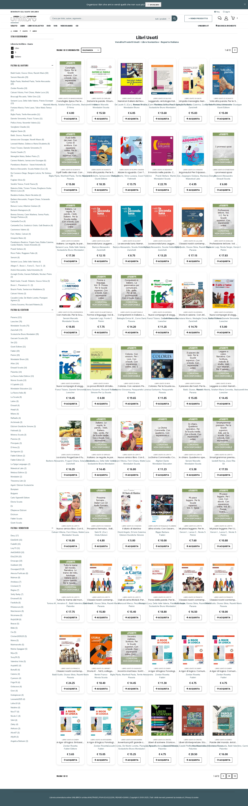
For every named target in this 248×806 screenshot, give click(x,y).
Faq (217, 12)
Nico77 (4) (15, 711)
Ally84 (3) (15, 736)
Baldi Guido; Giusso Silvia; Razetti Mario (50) (29, 73)
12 (235, 776)
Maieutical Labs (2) (18, 468)
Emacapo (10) (16, 561)
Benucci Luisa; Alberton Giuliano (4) (25, 206)
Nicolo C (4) (15, 716)
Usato (14, 25)
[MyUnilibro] (226, 18)
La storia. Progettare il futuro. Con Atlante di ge (82, 457)
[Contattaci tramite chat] (220, 18)
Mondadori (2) (16, 476)
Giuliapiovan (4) (17, 695)
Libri (22, 25)
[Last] (229, 776)
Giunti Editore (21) (18, 346)
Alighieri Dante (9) (18, 131)
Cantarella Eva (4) (18, 221)
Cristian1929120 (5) (19, 636)
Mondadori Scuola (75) (20, 325)
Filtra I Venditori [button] (20, 527)
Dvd (49, 25)
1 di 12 (228, 51)
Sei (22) (14, 342)
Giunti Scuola (16, 522)
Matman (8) (15, 577)
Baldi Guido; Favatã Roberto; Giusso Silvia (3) (30, 281)
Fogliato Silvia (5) (18, 180)
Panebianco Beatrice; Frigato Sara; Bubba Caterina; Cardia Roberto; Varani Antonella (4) (32, 243)
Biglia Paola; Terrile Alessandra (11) (25, 114)
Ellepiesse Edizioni (18, 510)
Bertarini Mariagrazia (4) (20, 210)
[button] (234, 18)
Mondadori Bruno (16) (19, 359)
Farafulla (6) (16, 602)
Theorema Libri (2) (18, 480)
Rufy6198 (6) (16, 619)
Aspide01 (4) (16, 665)
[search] (174, 18)
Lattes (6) (15, 401)
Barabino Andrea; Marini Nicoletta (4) (26, 195)
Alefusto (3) (15, 728)
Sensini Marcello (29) (19, 77)
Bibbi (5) (14, 628)
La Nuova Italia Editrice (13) (22, 376)
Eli (12, 506)
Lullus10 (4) (15, 703)
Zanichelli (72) (16, 330)
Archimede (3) (16, 422)
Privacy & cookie (191, 797)
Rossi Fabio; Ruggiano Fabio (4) (24, 253)
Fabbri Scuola (16, 518)
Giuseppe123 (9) (17, 569)
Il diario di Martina (131, 528)
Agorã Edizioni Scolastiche (22, 485)
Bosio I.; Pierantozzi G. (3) (22, 285)
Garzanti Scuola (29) (19, 338)
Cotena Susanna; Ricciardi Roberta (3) (26, 304)
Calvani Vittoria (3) (18, 293)
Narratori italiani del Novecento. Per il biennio (142, 101)
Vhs (55, 25)
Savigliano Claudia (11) (20, 127)
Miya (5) (14, 653)
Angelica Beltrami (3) (19, 741)
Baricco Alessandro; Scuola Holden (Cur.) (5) (29, 168)
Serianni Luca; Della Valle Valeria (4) (26, 261)
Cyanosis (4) (16, 678)
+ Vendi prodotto (198, 18)
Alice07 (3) (15, 732)
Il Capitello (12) (17, 384)
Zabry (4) (14, 724)
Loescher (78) (16, 321)
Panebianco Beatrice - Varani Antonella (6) (28, 164)
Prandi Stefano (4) (18, 249)
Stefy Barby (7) (17, 594)
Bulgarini (14, 493)
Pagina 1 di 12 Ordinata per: (68, 50)
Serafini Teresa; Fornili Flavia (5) (24, 184)
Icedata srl (180, 797)
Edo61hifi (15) (16, 540)
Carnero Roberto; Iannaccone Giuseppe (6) (28, 160)
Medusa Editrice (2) (19, 472)
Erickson (14, 514)
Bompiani (14, 489)
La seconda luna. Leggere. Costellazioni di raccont (175, 243)
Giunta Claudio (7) (18, 152)
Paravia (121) (16, 317)
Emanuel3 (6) (16, 598)
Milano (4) (15, 413)
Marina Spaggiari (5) (19, 649)
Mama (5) (15, 640)
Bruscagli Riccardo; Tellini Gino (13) (25, 96)
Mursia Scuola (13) (18, 380)
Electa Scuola (16, 501)
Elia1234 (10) (16, 556)
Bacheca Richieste (226, 25)
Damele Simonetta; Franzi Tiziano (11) (26, 118)
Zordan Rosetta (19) (19, 88)
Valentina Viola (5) (18, 661)
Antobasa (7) (16, 581)
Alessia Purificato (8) (19, 573)
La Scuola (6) (16, 397)
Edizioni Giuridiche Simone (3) (23, 426)
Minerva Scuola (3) (18, 434)
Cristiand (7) (16, 586)
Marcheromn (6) (17, 611)
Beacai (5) (15, 623)
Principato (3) (16, 443)
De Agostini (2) (17, 451)
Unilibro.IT (203, 25)
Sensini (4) (15, 257)
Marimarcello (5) (17, 644)
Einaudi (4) (15, 405)
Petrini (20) (15, 355)
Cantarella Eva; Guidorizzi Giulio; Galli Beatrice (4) (32, 225)
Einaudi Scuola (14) (19, 367)
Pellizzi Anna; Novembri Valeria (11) (25, 122)
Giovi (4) (14, 690)
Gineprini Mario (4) (18, 238)
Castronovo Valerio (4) (20, 229)
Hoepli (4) (15, 409)
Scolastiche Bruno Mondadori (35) (25, 334)
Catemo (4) (15, 674)
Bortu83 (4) (15, 669)
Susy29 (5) (15, 657)
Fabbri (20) (15, 351)
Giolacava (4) (16, 686)
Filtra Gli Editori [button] (20, 309)
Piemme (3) (15, 439)
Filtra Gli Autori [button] (19, 65)
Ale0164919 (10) (17, 552)
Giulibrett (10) (16, 565)
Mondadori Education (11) (21, 388)
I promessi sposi (223, 172)
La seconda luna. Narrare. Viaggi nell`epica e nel (143, 243)
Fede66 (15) (16, 544)
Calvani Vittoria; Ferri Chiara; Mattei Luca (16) (30, 92)
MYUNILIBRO (154, 5)
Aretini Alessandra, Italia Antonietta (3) (26, 270)
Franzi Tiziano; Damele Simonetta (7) (26, 148)
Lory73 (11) (15, 548)
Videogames (66, 25)
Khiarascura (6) (17, 607)
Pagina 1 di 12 (62, 776)
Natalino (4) (15, 707)
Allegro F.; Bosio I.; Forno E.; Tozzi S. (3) (28, 265)
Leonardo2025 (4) (18, 699)
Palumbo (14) (16, 372)
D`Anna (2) (15, 447)
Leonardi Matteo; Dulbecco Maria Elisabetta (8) (30, 143)
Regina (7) (15, 590)
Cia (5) (13, 632)
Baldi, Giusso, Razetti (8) (21, 135)
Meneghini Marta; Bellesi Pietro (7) (25, 156)
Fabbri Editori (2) (17, 460)
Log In (227, 12)
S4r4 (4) (14, 720)
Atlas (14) (15, 363)
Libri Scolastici (36, 25)
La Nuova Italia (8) (18, 392)
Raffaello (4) (16, 418)
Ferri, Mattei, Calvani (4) (21, 234)
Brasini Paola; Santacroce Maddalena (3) (28, 289)
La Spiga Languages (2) (20, 464)
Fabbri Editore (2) (18, 455)
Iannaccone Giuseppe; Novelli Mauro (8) (27, 139)
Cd (77, 25)
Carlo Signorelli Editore (20, 497)
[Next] (234, 50)
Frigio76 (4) (15, 682)
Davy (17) (15, 535)
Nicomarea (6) (16, 615)
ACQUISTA (71, 118)
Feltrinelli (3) (16, 430)
